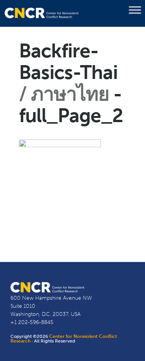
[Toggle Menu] (135, 10)
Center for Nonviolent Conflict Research (63, 339)
